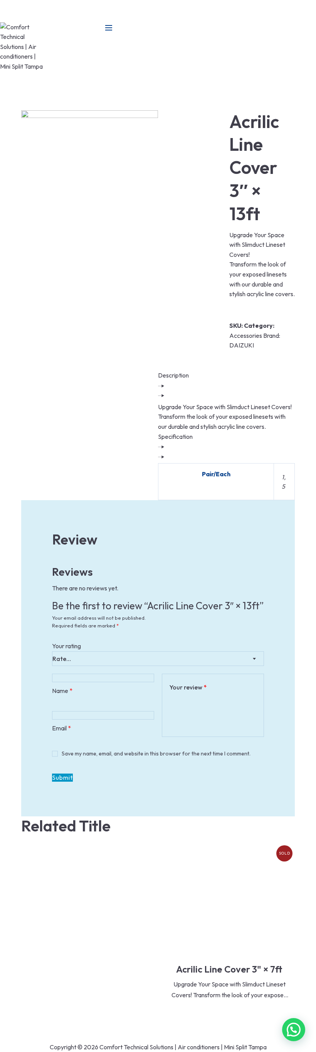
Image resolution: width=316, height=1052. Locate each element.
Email (61, 728)
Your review (188, 687)
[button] (293, 1029)
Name (62, 691)
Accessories (245, 335)
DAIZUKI (241, 345)
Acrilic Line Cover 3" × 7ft (229, 969)
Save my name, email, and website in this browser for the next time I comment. (156, 753)
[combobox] (158, 658)
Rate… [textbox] (61, 659)
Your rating (66, 646)
